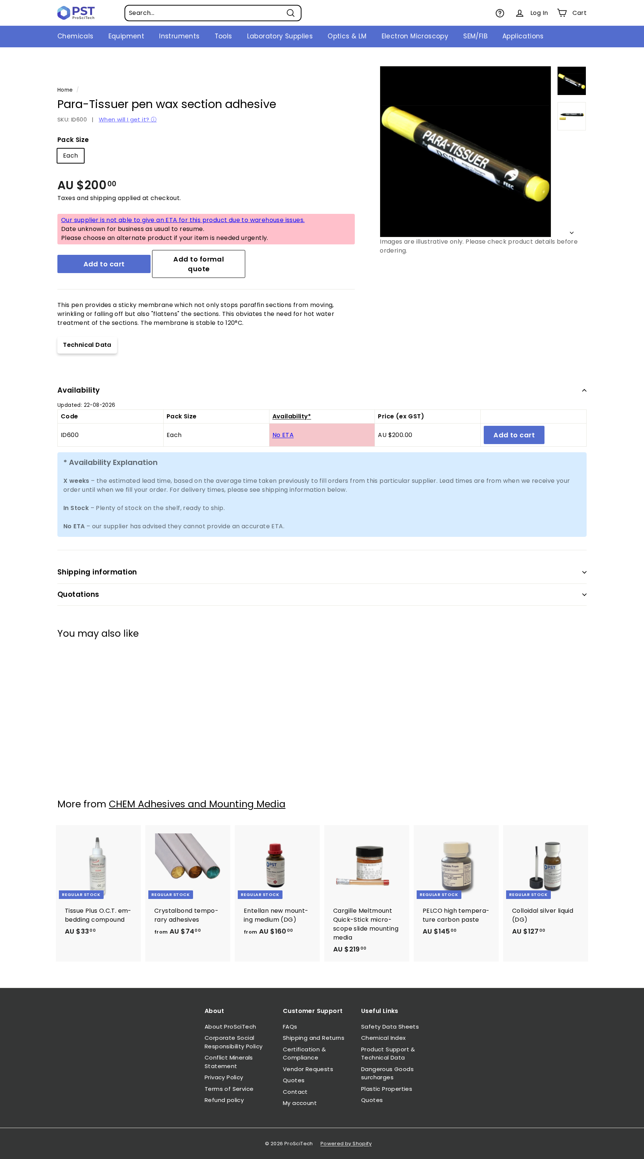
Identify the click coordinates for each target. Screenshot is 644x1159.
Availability (78, 390)
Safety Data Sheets (390, 1026)
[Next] (572, 231)
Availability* (291, 416)
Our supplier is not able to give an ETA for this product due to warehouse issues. (182, 220)
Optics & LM (347, 36)
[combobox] (213, 13)
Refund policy (224, 1100)
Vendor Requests (308, 1069)
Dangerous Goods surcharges (387, 1073)
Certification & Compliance (304, 1053)
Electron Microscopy (415, 36)
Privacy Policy (224, 1077)
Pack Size (73, 139)
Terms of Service (229, 1089)
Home (65, 90)
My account (300, 1103)
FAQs (290, 1026)
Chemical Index (383, 1038)
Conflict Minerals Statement (229, 1062)
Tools (223, 36)
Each (70, 155)
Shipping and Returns (313, 1038)
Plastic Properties (386, 1089)
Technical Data (87, 345)
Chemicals (75, 36)
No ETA (283, 435)
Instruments (179, 36)
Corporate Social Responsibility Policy (233, 1042)
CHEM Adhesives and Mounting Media (197, 804)
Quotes (293, 1080)
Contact (295, 1092)
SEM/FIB (475, 36)
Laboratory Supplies (280, 36)
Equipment (126, 36)
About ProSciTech (230, 1026)
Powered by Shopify (346, 1143)
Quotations (78, 594)
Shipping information (97, 572)
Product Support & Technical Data (388, 1053)
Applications (523, 36)
